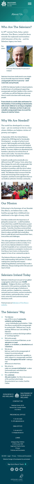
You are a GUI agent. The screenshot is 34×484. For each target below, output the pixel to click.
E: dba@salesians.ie (17, 432)
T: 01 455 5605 (17, 419)
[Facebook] (12, 469)
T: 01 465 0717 (17, 430)
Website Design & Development (12, 459)
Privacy (17, 448)
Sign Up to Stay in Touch (16, 464)
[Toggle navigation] (30, 3)
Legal (9, 456)
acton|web (27, 459)
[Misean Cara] (17, 477)
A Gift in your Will (17, 444)
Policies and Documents (18, 450)
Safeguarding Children (17, 442)
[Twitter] (16, 469)
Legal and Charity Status (17, 446)
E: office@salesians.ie (17, 421)
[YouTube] (21, 469)
